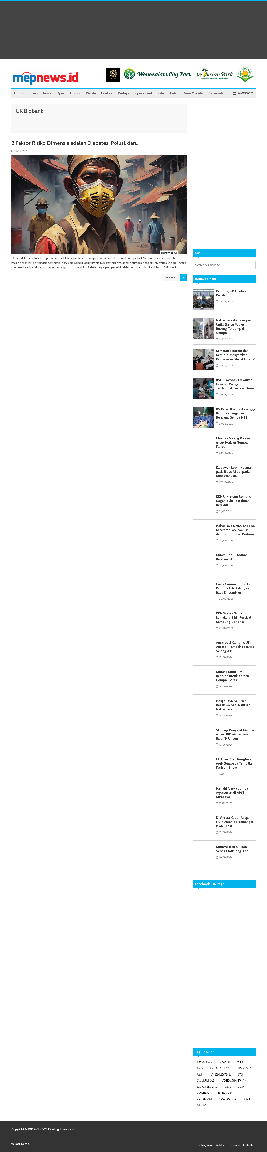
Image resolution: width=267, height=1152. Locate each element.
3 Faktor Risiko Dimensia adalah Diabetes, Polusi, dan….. (76, 143)
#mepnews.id (221, 1074)
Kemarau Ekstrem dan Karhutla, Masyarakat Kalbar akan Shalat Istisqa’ (235, 355)
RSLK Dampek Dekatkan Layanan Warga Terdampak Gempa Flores (235, 384)
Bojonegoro (207, 1086)
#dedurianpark (234, 1080)
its (240, 1074)
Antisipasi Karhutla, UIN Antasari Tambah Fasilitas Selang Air (235, 647)
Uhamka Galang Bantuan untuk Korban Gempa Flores (234, 442)
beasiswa (204, 1062)
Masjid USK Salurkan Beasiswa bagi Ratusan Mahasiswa (233, 705)
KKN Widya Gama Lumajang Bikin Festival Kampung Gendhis (233, 617)
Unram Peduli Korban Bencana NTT (232, 557)
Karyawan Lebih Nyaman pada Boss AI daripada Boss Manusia (234, 471)
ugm (240, 1086)
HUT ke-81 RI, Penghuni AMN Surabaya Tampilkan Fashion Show (235, 763)
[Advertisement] (133, 30)
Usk (227, 1086)
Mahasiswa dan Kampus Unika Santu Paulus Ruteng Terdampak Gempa (234, 326)
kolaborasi (227, 1098)
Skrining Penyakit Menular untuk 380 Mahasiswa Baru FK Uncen (235, 734)
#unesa (202, 1092)
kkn (247, 1098)
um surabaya (220, 1068)
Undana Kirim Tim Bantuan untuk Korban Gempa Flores (232, 676)
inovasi (224, 1062)
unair (201, 1104)
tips (240, 1062)
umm (200, 1074)
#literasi (204, 1098)
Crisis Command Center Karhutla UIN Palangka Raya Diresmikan (233, 588)
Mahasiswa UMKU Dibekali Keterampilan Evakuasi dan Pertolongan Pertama (236, 530)
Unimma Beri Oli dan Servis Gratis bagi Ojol (232, 849)
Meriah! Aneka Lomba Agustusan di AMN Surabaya (232, 792)
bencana (244, 1068)
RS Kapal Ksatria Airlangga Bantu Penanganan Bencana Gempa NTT (236, 413)
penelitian (223, 1092)
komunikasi (206, 1080)
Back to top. (22, 1144)
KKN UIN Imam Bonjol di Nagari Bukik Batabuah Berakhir (234, 501)
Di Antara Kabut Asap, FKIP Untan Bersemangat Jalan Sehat (234, 822)
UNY (200, 1068)
